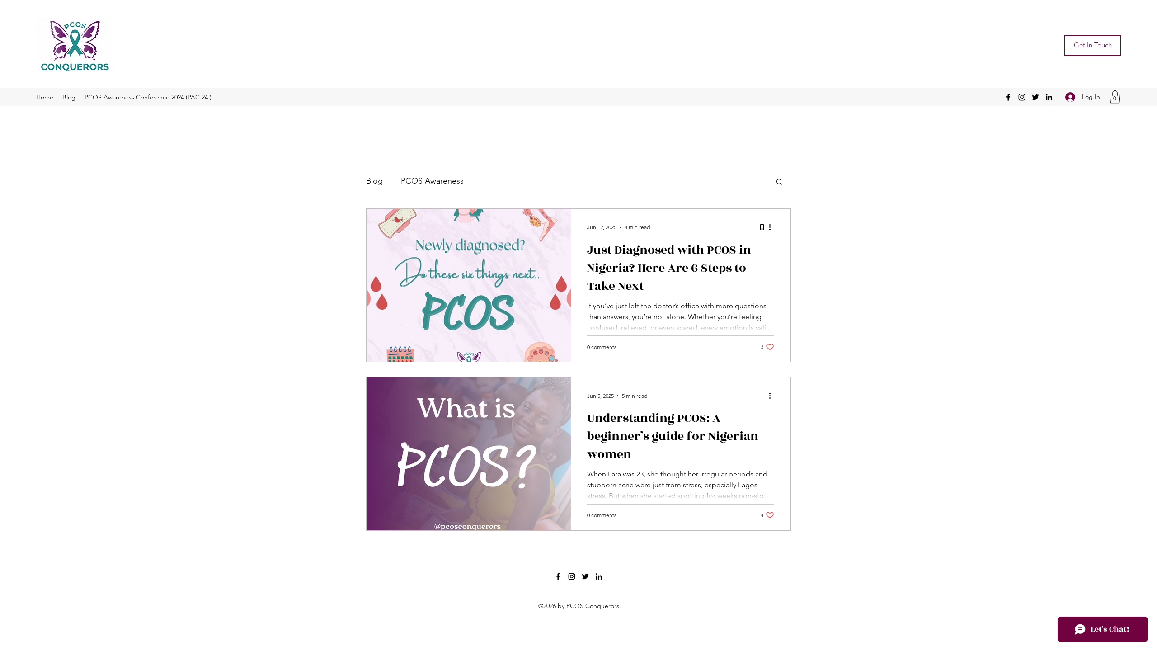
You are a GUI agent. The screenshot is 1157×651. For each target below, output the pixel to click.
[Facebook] (1008, 97)
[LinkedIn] (1049, 97)
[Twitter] (1035, 97)
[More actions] (772, 227)
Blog (374, 181)
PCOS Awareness (432, 181)
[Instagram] (1021, 97)
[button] (1115, 97)
